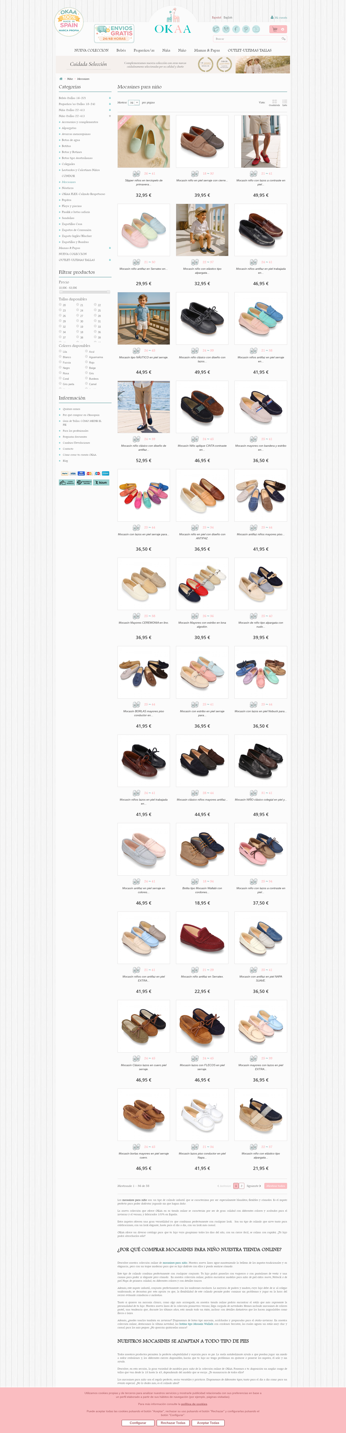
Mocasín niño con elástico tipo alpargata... (202, 270)
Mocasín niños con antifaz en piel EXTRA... (144, 978)
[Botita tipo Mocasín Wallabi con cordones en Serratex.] (202, 849)
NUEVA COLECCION (91, 50)
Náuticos (67, 188)
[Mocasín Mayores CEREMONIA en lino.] (144, 584)
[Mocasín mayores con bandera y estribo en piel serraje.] (261, 407)
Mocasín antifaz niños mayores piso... (261, 534)
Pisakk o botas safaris (76, 212)
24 (81, 310)
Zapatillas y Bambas (75, 242)
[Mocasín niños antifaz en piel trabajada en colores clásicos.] (261, 230)
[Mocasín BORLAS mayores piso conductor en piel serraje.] (144, 672)
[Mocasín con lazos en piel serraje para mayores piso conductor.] (144, 495)
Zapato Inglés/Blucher (77, 236)
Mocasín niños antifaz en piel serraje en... (261, 359)
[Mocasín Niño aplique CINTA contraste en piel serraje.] (202, 407)
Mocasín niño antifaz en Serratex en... (144, 268)
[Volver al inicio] (61, 78)
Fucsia (67, 362)
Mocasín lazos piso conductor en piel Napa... (202, 1155)
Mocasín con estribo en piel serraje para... (202, 713)
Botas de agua (71, 140)
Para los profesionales (75, 430)
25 (99, 310)
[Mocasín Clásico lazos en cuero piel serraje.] (144, 1026)
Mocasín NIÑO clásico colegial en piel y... (261, 799)
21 (81, 305)
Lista (285, 105)
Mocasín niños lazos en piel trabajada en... (144, 801)
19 (81, 326)
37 (64, 337)
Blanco (67, 357)
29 (64, 321)
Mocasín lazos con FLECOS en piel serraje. (202, 1067)
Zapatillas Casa (72, 224)
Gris (91, 373)
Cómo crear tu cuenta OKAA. (80, 454)
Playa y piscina (72, 206)
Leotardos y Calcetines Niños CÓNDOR (81, 173)
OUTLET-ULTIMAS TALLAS (250, 50)
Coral (66, 378)
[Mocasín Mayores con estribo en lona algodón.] (202, 584)
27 (81, 316)
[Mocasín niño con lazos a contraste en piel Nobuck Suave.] (261, 141)
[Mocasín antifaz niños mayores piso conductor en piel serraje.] (261, 495)
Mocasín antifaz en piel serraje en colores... (143, 890)
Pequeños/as (144, 50)
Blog (65, 460)
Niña (166, 50)
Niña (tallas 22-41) (72, 110)
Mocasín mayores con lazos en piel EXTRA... (260, 1067)
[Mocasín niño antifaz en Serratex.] (202, 938)
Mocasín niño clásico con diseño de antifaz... (143, 447)
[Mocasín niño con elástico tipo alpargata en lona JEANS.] (202, 230)
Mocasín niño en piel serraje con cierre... (202, 180)
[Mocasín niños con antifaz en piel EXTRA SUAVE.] (144, 938)
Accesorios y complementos (80, 122)
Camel (93, 384)
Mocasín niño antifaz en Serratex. (202, 976)
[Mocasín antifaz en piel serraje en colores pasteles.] (144, 849)
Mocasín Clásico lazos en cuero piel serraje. (143, 1067)
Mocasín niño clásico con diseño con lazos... (202, 359)
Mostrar (122, 102)
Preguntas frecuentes (75, 436)
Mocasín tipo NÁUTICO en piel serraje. (143, 357)
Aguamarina (96, 357)
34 (64, 332)
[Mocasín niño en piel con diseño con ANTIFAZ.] (202, 495)
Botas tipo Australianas (77, 158)
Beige (92, 367)
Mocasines (69, 182)
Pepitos (66, 200)
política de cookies (194, 1404)
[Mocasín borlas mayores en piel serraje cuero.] (144, 1115)
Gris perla (68, 384)
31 (99, 321)
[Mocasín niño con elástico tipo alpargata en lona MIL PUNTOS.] (261, 1115)
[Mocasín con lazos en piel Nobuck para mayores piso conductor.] (261, 672)
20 (64, 305)
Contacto (68, 448)
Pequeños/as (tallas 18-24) (77, 104)
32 (64, 326)
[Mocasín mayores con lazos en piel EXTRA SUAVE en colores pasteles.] (261, 1026)
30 (81, 321)
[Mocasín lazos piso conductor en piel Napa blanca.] (202, 1115)
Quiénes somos (71, 408)
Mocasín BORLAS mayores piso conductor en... (143, 713)
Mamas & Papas (207, 50)
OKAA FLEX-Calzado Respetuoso (83, 194)
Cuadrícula (274, 105)
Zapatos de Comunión (76, 230)
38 (81, 337)
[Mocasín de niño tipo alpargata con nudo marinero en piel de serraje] (261, 584)
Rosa (66, 373)
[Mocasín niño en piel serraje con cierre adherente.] (202, 141)
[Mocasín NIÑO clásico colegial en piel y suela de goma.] (261, 761)
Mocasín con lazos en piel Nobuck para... (261, 711)
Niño (182, 50)
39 (99, 337)
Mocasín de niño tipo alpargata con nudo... (260, 624)
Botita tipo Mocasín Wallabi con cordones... (202, 890)
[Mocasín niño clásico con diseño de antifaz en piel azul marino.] (144, 407)
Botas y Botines (72, 152)
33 (99, 326)
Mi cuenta (280, 17)
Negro (66, 367)
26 (64, 316)
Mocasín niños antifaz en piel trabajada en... (261, 270)
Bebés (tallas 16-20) (72, 98)
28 (99, 316)
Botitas (66, 146)
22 (99, 305)
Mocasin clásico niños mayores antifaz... (202, 799)
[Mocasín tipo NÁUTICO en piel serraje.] (144, 318)
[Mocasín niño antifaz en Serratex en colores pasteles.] (144, 230)
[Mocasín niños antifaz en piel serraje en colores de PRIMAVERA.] (261, 318)
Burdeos (94, 378)
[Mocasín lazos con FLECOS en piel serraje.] (202, 1026)
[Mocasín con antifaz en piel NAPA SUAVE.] (261, 938)
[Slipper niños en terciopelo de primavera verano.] (144, 141)
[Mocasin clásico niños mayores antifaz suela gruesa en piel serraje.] (202, 761)
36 (99, 332)
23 (64, 310)
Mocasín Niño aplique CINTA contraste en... (202, 447)
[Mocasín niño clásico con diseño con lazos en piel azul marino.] (202, 318)
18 (81, 332)
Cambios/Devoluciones (76, 442)
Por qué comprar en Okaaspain (81, 414)
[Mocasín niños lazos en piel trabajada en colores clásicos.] (144, 761)
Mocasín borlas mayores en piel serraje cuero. (144, 1155)
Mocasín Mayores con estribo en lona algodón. (202, 624)
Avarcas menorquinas (76, 134)
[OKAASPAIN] (173, 19)
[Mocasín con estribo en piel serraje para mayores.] (202, 672)
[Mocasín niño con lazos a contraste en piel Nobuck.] (261, 849)
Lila (65, 351)
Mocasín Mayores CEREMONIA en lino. (144, 622)
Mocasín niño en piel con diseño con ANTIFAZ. (202, 536)
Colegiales (68, 164)
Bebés (121, 50)
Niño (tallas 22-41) (72, 116)
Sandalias (68, 218)
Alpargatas (69, 128)
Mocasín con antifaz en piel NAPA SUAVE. (260, 978)
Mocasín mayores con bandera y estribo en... (260, 447)
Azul (91, 351)
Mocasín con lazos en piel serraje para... (143, 534)
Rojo (91, 362)
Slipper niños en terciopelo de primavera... (144, 182)
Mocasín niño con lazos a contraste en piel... (260, 182)
